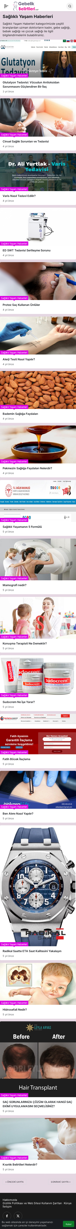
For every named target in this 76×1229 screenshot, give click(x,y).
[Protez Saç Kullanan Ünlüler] (38, 288)
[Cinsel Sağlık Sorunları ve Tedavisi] (38, 124)
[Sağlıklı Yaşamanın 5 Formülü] (38, 508)
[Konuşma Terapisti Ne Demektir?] (38, 625)
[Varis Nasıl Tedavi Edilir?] (38, 179)
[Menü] (6, 6)
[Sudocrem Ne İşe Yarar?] (38, 683)
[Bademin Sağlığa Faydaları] (38, 397)
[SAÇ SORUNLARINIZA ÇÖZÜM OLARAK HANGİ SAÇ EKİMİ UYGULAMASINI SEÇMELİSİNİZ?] (38, 1068)
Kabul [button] (68, 1224)
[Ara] (69, 6)
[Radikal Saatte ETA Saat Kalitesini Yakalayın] (38, 892)
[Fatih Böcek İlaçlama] (38, 741)
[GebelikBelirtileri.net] (26, 6)
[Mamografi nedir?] (38, 566)
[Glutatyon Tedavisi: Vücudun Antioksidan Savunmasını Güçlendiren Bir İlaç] (38, 68)
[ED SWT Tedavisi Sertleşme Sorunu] (38, 233)
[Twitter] (18, 1216)
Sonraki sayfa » (61, 1182)
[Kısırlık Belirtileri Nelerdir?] (38, 1146)
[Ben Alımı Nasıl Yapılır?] (38, 797)
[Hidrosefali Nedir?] (38, 991)
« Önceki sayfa (14, 1182)
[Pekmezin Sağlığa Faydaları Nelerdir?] (38, 451)
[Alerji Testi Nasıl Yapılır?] (38, 342)
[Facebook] (7, 1216)
